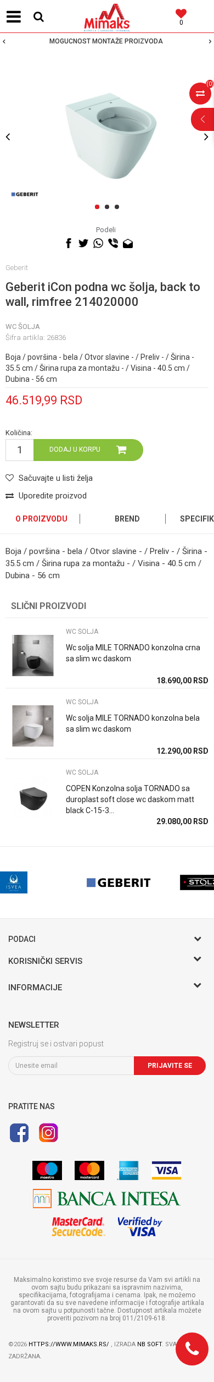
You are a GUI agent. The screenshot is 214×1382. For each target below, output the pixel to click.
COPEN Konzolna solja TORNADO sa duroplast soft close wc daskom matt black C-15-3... (130, 799)
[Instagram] (48, 1133)
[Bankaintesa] (107, 1198)
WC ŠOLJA (22, 326)
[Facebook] (69, 243)
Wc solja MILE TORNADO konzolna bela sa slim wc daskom (133, 723)
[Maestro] (47, 1170)
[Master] (89, 1170)
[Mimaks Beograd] (107, 16)
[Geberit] (24, 194)
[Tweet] (83, 243)
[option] (107, 41)
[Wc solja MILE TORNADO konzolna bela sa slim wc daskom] (32, 726)
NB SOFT (149, 1344)
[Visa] (166, 1170)
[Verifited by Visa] (140, 1226)
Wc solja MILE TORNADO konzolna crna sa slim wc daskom (133, 653)
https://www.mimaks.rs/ (70, 1344)
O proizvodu (41, 518)
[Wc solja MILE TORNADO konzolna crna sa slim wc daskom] (32, 655)
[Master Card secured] (78, 1226)
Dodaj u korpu (74, 449)
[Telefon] (192, 1348)
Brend (127, 518)
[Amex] (128, 1170)
